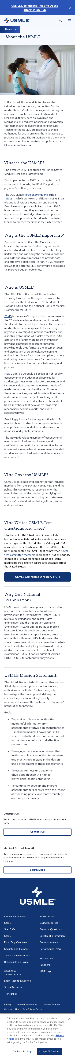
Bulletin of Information (52, 935)
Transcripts (10, 993)
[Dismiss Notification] (70, 7)
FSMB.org (45, 964)
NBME (8, 373)
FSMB (8, 316)
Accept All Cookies (49, 1051)
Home (8, 29)
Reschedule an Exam (16, 961)
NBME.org (45, 971)
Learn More (37, 869)
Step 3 (8, 935)
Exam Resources (49, 922)
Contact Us (37, 831)
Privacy (7, 1004)
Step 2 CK (9, 929)
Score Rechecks (13, 987)
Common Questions (51, 929)
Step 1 (8, 922)
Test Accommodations (17, 955)
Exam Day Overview (15, 942)
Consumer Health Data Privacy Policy (23, 1009)
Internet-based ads (27, 1004)
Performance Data (50, 948)
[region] (37, 1035)
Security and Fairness (16, 948)
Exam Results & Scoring (17, 980)
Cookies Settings (22, 1051)
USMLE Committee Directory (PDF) (37, 576)
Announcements (49, 942)
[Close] (69, 1019)
